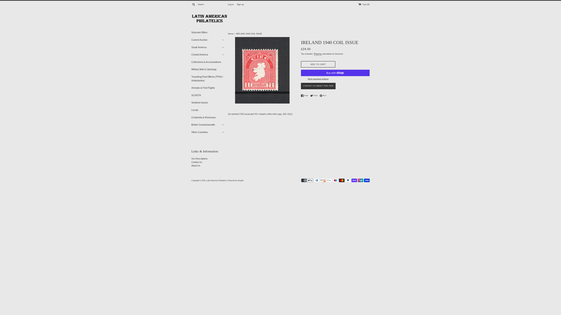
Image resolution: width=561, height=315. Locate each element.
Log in (231, 4)
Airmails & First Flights (203, 88)
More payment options (318, 79)
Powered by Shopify (236, 181)
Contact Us (196, 162)
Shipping (318, 54)
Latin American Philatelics (216, 181)
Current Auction (207, 40)
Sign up (240, 4)
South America (207, 47)
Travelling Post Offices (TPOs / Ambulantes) (207, 79)
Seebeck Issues (199, 102)
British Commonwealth (207, 125)
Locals (194, 110)
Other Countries (207, 132)
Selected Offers (199, 32)
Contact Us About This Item (318, 86)
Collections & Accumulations (206, 62)
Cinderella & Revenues (203, 117)
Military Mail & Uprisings (204, 69)
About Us (195, 165)
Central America (207, 54)
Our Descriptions (199, 158)
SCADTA (196, 95)
